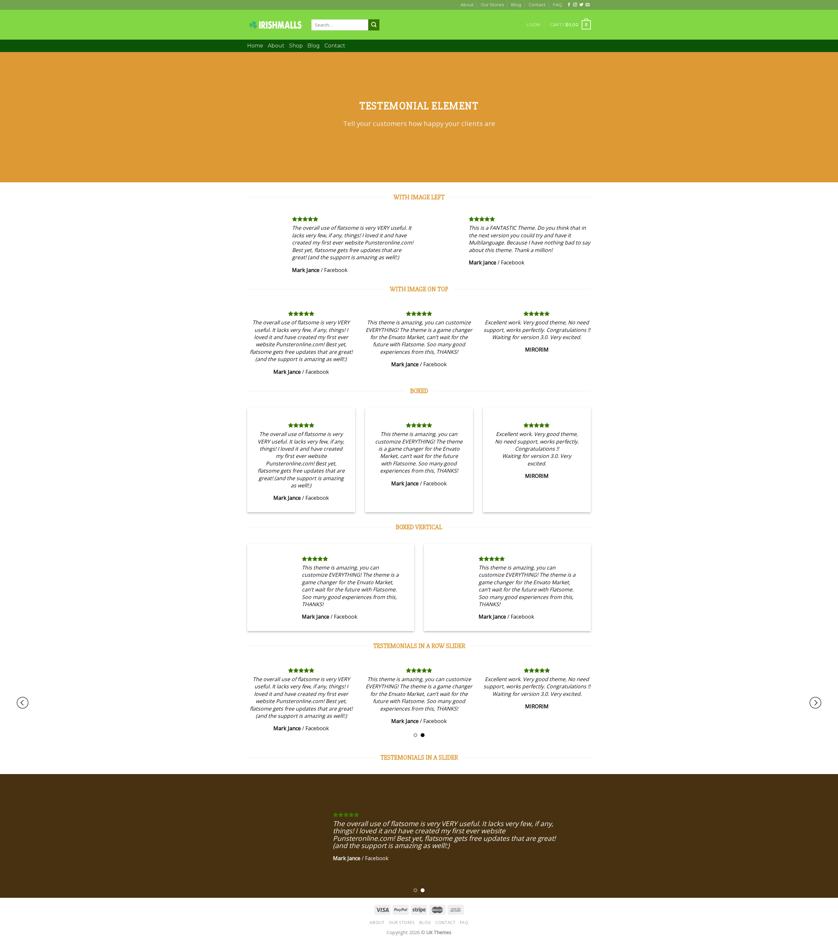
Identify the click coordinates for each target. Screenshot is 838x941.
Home (255, 46)
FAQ (557, 4)
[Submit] (373, 24)
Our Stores (492, 4)
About (467, 4)
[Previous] (22, 703)
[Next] (815, 703)
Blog (516, 4)
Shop (296, 46)
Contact (537, 4)
